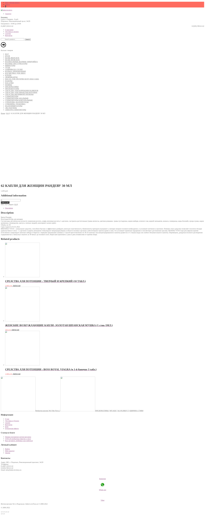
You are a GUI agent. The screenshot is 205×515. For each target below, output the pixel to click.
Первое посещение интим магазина (18, 437)
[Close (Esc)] (2, 511)
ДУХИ (7, 67)
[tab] (104, 208)
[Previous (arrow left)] (2, 513)
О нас (7, 419)
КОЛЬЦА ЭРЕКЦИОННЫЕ (15, 71)
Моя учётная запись (12, 3)
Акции (7, 423)
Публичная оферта (12, 428)
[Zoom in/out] (8, 511)
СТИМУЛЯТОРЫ (11, 96)
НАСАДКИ (9, 83)
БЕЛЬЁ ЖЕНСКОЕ (12, 58)
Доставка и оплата (12, 32)
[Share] (4, 511)
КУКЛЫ (8, 75)
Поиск (7, 4)
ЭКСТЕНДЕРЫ (11, 108)
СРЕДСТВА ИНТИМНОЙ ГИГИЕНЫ (19, 94)
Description (9, 208)
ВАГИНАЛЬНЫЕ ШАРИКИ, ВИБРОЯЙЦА (21, 62)
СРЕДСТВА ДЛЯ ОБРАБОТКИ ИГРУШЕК (21, 92)
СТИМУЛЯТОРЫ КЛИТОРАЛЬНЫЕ (19, 100)
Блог (7, 427)
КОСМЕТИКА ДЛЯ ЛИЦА (15, 73)
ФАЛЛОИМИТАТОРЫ (13, 106)
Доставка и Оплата (12, 421)
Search (27, 39)
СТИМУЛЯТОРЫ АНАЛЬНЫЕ (17, 98)
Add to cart (5, 202)
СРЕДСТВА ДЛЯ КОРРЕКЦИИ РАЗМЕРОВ (21, 90)
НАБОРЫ (8, 81)
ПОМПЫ (8, 85)
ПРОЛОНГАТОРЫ (12, 89)
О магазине (9, 30)
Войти (7, 449)
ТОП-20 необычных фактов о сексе (18, 439)
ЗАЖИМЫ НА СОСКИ (14, 69)
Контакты (8, 35)
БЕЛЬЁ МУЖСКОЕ (12, 60)
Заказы (7, 453)
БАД (7, 54)
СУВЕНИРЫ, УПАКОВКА (15, 104)
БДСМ (7, 56)
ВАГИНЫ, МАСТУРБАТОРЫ (16, 64)
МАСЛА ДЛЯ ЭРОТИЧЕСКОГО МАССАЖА (22, 79)
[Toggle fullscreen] (6, 511)
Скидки (8, 34)
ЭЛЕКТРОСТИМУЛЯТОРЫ (15, 110)
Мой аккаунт (10, 451)
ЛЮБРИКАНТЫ (11, 77)
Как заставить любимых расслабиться (19, 441)
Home (3, 113)
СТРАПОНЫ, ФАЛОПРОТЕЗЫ (17, 102)
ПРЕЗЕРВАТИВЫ (12, 87)
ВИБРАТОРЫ (10, 65)
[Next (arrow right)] (4, 513)
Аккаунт (8, 14)
